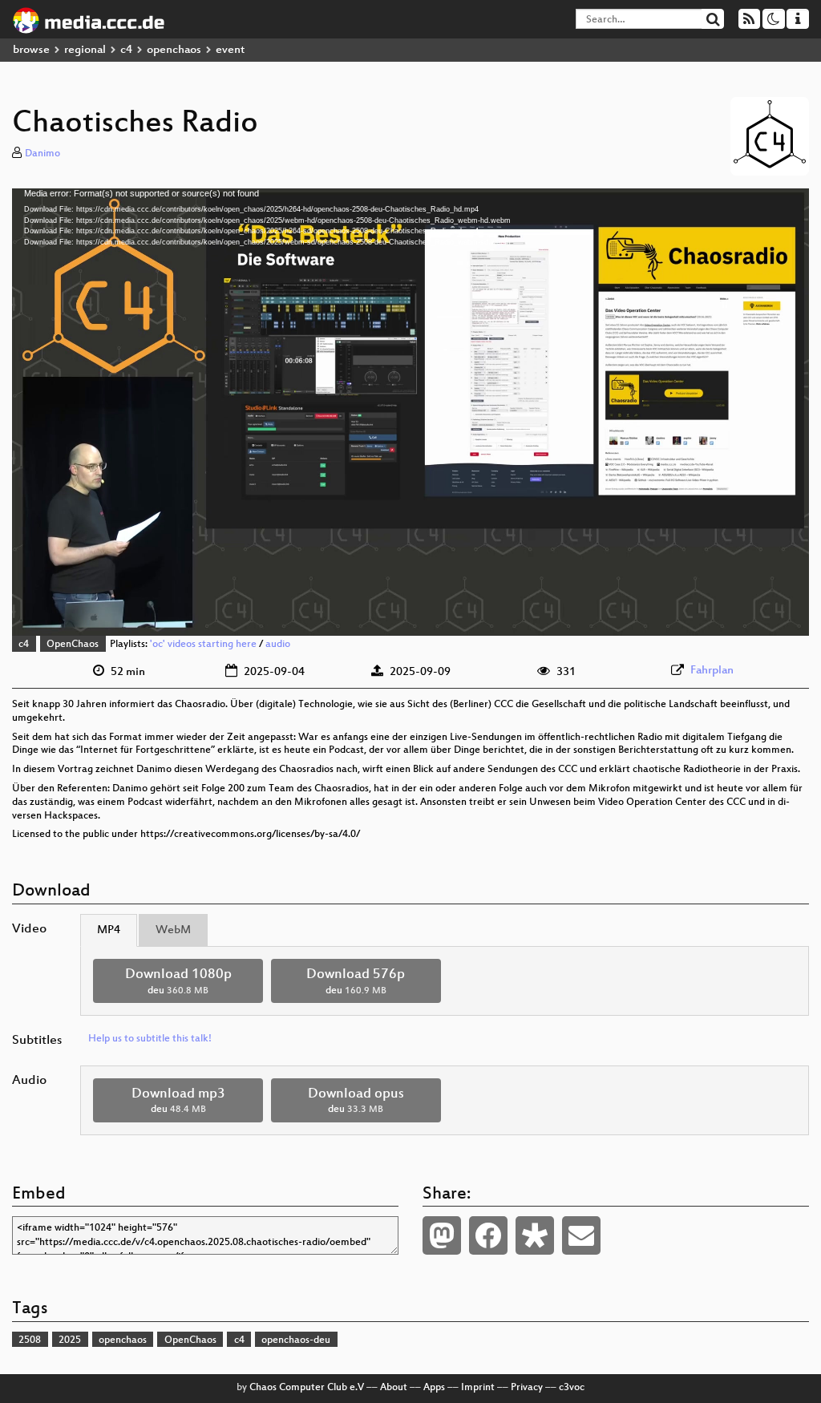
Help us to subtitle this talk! (150, 1039)
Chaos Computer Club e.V (306, 1387)
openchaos (174, 50)
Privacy (527, 1387)
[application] (410, 412)
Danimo (42, 154)
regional (85, 50)
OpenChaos (73, 644)
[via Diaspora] (535, 1235)
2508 (29, 1340)
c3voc (571, 1387)
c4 (126, 50)
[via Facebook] (488, 1235)
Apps (434, 1387)
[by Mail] (581, 1235)
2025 (70, 1340)
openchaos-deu (295, 1340)
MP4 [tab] (108, 930)
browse (31, 50)
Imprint (478, 1387)
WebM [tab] (173, 930)
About (393, 1387)
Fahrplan (712, 670)
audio (277, 644)
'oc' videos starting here (203, 644)
